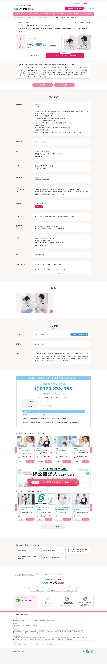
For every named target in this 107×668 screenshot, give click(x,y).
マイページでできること (88, 3)
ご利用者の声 (74, 13)
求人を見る (30, 461)
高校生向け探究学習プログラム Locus (29, 625)
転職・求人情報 (47, 619)
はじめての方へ (48, 13)
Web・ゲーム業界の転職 (23, 637)
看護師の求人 (17, 639)
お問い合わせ (53, 590)
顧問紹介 (78, 637)
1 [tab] (77, 48)
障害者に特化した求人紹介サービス (21, 620)
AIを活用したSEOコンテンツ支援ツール (46, 632)
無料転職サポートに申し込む (74, 8)
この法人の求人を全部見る (53, 526)
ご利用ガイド (34, 13)
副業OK (36, 177)
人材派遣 (15, 637)
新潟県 (28, 17)
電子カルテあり (38, 104)
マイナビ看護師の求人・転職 (19, 17)
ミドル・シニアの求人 (83, 619)
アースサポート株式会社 (22, 22)
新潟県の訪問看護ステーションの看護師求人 (27, 557)
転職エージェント (46, 637)
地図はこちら (38, 44)
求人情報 (42, 85)
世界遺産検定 (25, 631)
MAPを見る (38, 206)
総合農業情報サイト (33, 631)
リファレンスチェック (58, 644)
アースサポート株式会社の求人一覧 (43, 17)
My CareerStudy (63, 631)
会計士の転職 (63, 637)
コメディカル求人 (24, 639)
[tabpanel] (77, 45)
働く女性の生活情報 (73, 630)
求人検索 (61, 13)
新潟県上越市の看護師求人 (50, 550)
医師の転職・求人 (33, 639)
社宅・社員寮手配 (49, 644)
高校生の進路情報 (16, 625)
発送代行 (33, 644)
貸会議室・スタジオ (40, 644)
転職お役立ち (88, 13)
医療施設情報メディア (78, 631)
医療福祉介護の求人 (50, 620)
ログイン (88, 8)
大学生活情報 (65, 630)
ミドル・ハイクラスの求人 (62, 619)
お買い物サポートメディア (19, 632)
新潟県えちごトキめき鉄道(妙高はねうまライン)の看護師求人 (77, 550)
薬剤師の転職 (84, 637)
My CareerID (70, 631)
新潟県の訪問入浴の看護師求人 (51, 557)
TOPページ (21, 13)
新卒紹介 (39, 637)
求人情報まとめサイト (17, 630)
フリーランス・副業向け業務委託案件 (37, 620)
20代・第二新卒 (33, 637)
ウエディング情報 (17, 631)
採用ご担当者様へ (76, 3)
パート (76, 619)
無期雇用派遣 (47, 639)
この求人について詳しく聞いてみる (65, 54)
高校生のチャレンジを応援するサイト (40, 630)
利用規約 (37, 590)
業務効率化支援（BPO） (25, 644)
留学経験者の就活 (22, 619)
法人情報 (64, 85)
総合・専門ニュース (28, 630)
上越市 (33, 17)
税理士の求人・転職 (71, 637)
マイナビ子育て (42, 631)
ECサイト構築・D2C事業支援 (52, 631)
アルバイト (71, 619)
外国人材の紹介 (70, 639)
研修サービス (16, 644)
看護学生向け (30, 619)
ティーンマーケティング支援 (55, 630)
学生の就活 (15, 619)
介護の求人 (54, 639)
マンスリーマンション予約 (31, 632)
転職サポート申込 (70, 590)
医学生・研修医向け (39, 619)
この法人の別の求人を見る (79, 334)
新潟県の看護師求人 (23, 550)
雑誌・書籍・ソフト (82, 630)
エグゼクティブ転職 (55, 637)
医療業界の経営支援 (61, 639)
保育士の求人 (40, 639)
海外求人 (53, 619)
